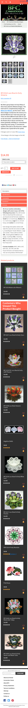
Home (3, 22)
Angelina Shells (8, 441)
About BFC (6, 683)
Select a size (6, 159)
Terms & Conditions (9, 688)
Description (5, 191)
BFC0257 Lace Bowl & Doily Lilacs (14, 335)
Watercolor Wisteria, (7, 111)
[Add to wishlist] (23, 295)
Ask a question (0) (6, 98)
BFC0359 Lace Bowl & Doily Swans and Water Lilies (12, 654)
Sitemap (6, 691)
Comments (5, 198)
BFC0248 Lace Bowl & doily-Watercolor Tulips (12, 619)
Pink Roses (7, 583)
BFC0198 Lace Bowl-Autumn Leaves (12, 406)
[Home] (14, 10)
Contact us (7, 693)
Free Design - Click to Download (10, 139)
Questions (5, 201)
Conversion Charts (9, 680)
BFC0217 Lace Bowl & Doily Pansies (12, 513)
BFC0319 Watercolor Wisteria (12, 287)
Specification (6, 195)
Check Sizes (21, 132)
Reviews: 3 (13, 554)
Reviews (4, 205)
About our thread (8, 678)
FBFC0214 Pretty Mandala (11, 547)
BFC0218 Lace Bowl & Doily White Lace (14, 477)
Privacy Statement (9, 686)
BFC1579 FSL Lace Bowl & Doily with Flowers (13, 371)
